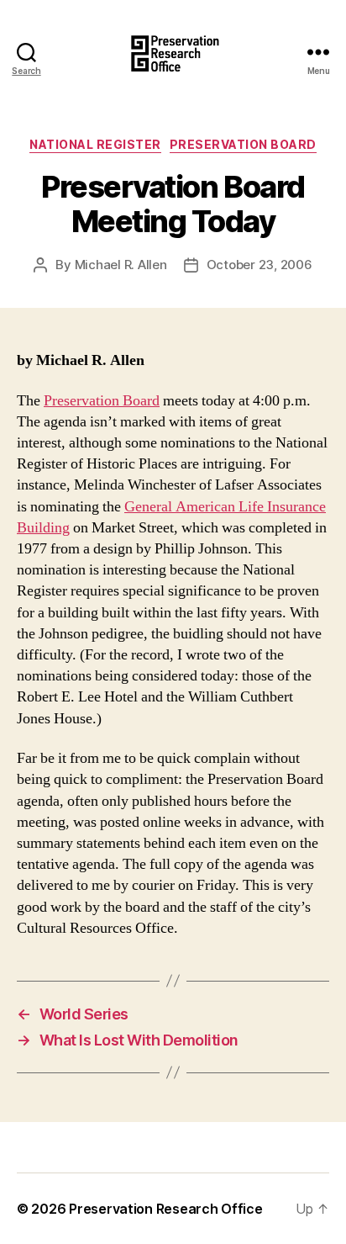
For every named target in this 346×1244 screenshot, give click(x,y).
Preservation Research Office (165, 1208)
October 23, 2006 (259, 265)
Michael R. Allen (121, 265)
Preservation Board (243, 144)
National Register (95, 144)
